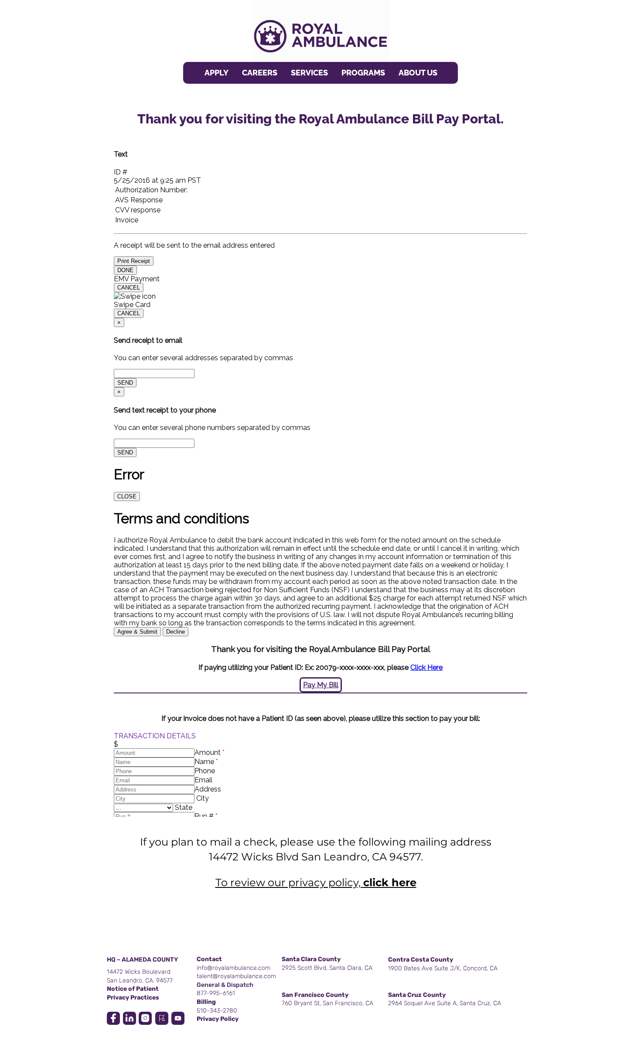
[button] (309, 73)
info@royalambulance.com (233, 968)
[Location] (113, 1018)
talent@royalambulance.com (236, 976)
